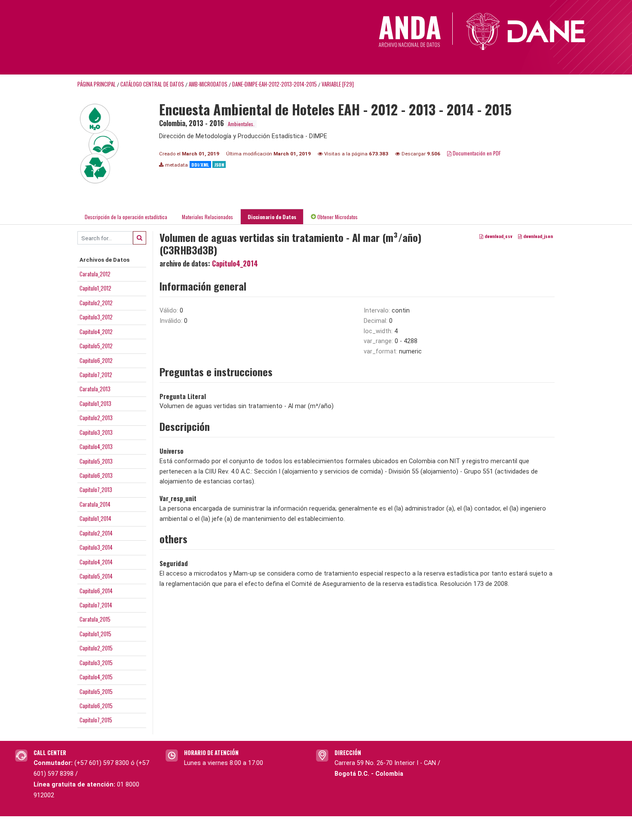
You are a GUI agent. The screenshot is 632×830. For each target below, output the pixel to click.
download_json (537, 236)
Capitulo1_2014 (95, 518)
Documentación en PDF (476, 153)
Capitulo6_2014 (96, 590)
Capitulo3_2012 (96, 317)
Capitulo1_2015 (95, 633)
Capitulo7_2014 (96, 605)
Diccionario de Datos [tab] (272, 216)
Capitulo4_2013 (96, 446)
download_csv (497, 236)
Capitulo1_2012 (95, 288)
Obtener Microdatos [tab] (337, 216)
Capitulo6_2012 (96, 360)
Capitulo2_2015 (96, 648)
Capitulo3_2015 (96, 662)
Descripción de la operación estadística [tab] (126, 216)
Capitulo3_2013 (96, 432)
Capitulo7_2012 (96, 374)
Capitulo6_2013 (96, 475)
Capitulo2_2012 (96, 302)
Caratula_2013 (95, 388)
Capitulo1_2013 (95, 403)
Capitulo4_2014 (96, 561)
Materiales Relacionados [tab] (207, 216)
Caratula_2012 (95, 273)
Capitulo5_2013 (96, 461)
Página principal (96, 84)
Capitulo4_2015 (96, 676)
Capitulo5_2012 (96, 345)
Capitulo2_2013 (96, 417)
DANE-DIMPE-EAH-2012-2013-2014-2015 (274, 84)
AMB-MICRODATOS (208, 84)
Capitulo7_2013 (96, 489)
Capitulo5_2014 (96, 576)
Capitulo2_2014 (96, 533)
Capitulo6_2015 (96, 705)
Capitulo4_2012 (96, 331)
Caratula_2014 (95, 504)
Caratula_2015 (95, 619)
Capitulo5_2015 (96, 691)
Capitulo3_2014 (96, 547)
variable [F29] (338, 84)
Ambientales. (241, 123)
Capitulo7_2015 (96, 719)
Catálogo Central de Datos (152, 84)
